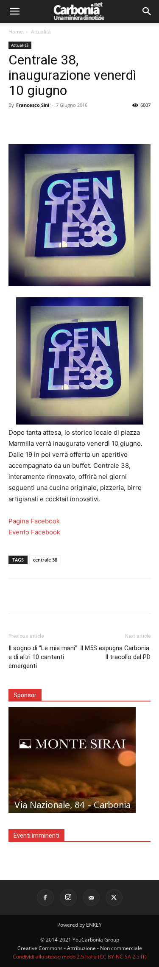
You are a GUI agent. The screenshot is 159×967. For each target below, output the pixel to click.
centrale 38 (45, 559)
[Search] (147, 11)
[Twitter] (114, 897)
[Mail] (91, 897)
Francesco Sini (32, 105)
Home (15, 31)
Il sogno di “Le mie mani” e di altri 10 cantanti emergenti (42, 657)
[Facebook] (45, 897)
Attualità (41, 31)
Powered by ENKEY (79, 924)
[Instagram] (68, 897)
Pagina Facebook (34, 521)
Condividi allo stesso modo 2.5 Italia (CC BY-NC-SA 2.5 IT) (80, 956)
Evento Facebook (34, 532)
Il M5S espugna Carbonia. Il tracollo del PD (115, 652)
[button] (14, 11)
